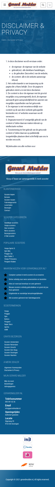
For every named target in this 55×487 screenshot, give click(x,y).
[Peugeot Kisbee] (27, 261)
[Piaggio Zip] (27, 253)
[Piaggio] (27, 313)
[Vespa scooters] (27, 225)
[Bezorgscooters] (27, 233)
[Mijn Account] (27, 381)
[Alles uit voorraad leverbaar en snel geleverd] (27, 284)
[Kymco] (27, 319)
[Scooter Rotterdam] (27, 344)
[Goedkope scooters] (27, 222)
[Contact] (27, 210)
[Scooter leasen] (27, 200)
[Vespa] (27, 311)
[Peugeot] (27, 321)
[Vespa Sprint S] (27, 248)
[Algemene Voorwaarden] (27, 367)
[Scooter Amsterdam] (27, 342)
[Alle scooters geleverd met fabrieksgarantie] (27, 298)
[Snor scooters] (27, 228)
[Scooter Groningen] (27, 352)
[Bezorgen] (27, 207)
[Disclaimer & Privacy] (27, 370)
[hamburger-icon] (4, 5)
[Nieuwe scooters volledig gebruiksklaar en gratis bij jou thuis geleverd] (27, 288)
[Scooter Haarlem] (27, 355)
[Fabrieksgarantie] (27, 202)
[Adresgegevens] (27, 386)
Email (8, 405)
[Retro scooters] (27, 230)
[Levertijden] (27, 205)
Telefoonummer (13, 398)
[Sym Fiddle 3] (27, 256)
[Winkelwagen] (49, 5)
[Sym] (27, 316)
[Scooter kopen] (27, 194)
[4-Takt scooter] (27, 236)
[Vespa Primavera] (27, 259)
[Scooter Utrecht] (27, 347)
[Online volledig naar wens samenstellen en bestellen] (27, 279)
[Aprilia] (27, 327)
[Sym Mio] (27, 251)
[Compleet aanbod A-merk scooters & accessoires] (27, 275)
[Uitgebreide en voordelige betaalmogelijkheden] (27, 293)
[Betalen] (27, 197)
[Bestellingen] (27, 384)
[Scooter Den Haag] (27, 350)
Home (3, 40)
